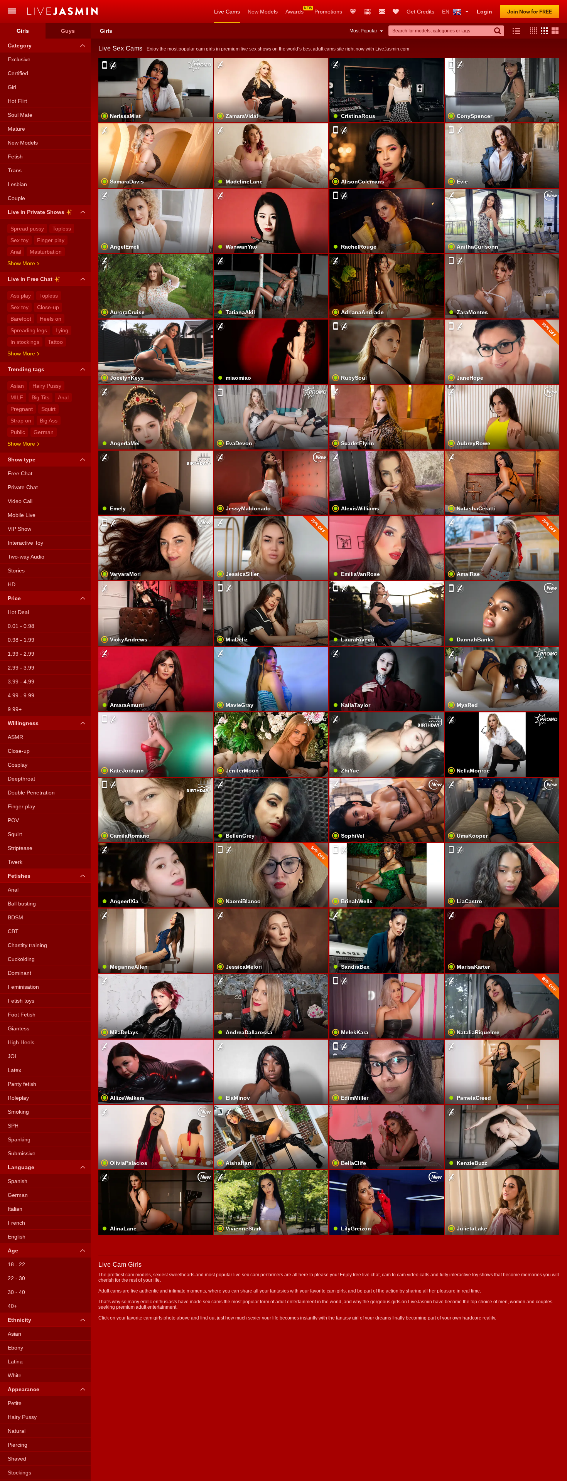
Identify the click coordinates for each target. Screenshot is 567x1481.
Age (13, 1250)
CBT (13, 931)
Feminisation (23, 987)
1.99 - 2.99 (21, 654)
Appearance (23, 1389)
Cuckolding (21, 959)
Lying (62, 330)
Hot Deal (18, 612)
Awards (294, 11)
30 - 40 (16, 1292)
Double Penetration (31, 792)
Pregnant (21, 409)
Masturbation (46, 252)
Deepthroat (21, 779)
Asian (17, 386)
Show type (21, 459)
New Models (263, 11)
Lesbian (17, 184)
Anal (15, 252)
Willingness (23, 723)
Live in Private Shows (36, 212)
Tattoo (55, 342)
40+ (12, 1306)
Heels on (50, 319)
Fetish (15, 156)
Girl (12, 87)
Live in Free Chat (30, 279)
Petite (15, 1403)
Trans (15, 170)
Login (484, 11)
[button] (531, 30)
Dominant (19, 973)
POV (13, 820)
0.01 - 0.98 (21, 626)
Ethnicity (19, 1320)
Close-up (48, 307)
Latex (14, 1070)
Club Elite (353, 11)
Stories (16, 570)
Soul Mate (20, 115)
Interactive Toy (25, 543)
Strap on (20, 420)
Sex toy (19, 240)
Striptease (20, 848)
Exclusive (19, 59)
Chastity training (27, 945)
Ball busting (22, 903)
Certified (18, 73)
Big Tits (40, 397)
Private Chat (23, 487)
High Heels (21, 1042)
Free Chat (20, 473)
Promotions (328, 11)
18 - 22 (16, 1264)
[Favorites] (396, 11)
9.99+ (15, 709)
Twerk (15, 862)
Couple (16, 198)
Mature (16, 129)
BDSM (15, 917)
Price (14, 598)
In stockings (24, 342)
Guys (68, 31)
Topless (61, 229)
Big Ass (48, 420)
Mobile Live (21, 515)
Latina (15, 1361)
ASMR (15, 737)
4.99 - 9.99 (21, 695)
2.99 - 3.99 (21, 668)
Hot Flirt (17, 101)
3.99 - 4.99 (21, 681)
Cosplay (17, 765)
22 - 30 (16, 1278)
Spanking (19, 1139)
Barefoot (20, 319)
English (16, 1237)
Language (21, 1167)
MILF (16, 397)
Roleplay (18, 1098)
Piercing (17, 1445)
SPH (13, 1126)
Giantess (18, 1028)
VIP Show (19, 529)
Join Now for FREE (529, 11)
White (15, 1375)
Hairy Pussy (46, 386)
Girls (23, 31)
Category (20, 45)
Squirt (48, 409)
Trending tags (26, 369)
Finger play (50, 240)
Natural (16, 1431)
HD (11, 584)
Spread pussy (27, 229)
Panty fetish (22, 1084)
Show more (21, 263)
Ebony (15, 1348)
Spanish (17, 1181)
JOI (12, 1056)
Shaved (17, 1459)
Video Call (20, 501)
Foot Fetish (21, 1014)
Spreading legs (28, 330)
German (44, 432)
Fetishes (19, 876)
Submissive (21, 1153)
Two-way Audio (26, 557)
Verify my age (387, 954)
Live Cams (227, 11)
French (16, 1223)
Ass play (20, 296)
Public (17, 432)
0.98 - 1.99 (21, 640)
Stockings (19, 1472)
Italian (15, 1209)
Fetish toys (21, 1001)
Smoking (18, 1112)
